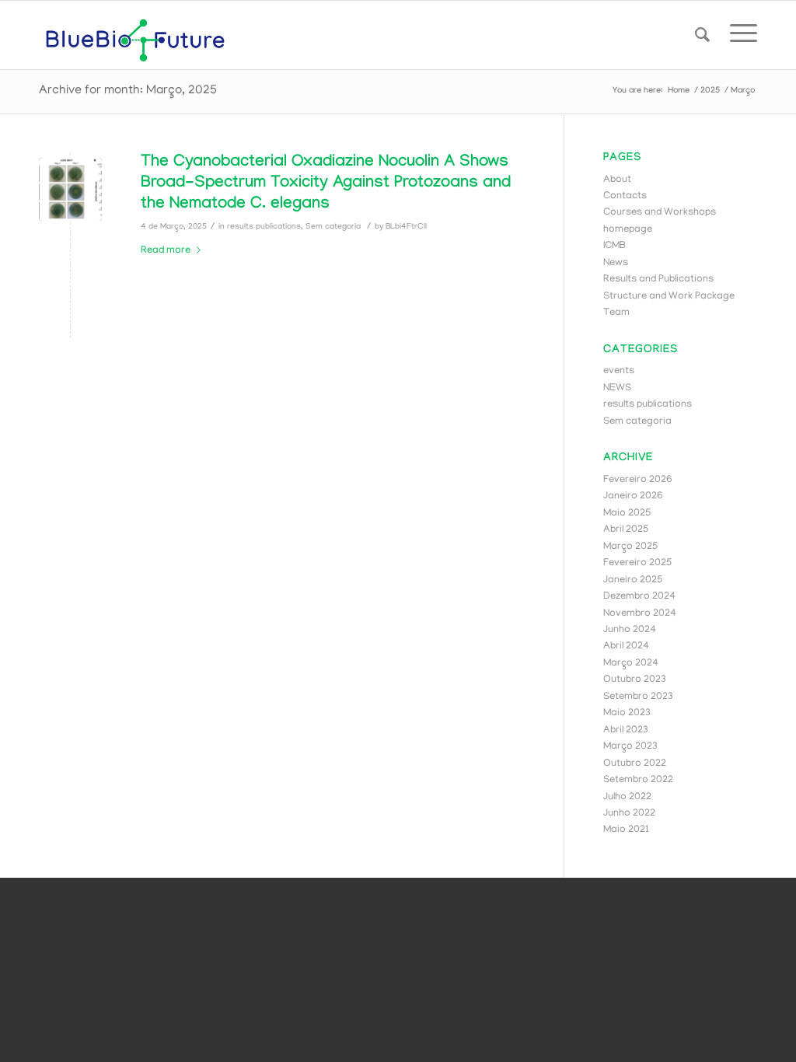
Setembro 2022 (638, 780)
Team (616, 313)
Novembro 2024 (639, 614)
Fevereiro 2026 (637, 480)
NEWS (617, 388)
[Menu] (738, 35)
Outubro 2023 (634, 680)
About (617, 180)
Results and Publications (658, 279)
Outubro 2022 (634, 764)
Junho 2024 (629, 630)
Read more (165, 251)
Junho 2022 (629, 813)
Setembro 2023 (638, 697)
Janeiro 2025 (632, 580)
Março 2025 (630, 547)
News (615, 263)
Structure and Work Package (669, 296)
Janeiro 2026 (633, 496)
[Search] (702, 35)
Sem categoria (333, 227)
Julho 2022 (627, 797)
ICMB (614, 246)
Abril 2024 (626, 646)
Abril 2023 (625, 730)
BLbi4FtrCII (406, 227)
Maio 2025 (627, 513)
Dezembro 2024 (639, 597)
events (618, 371)
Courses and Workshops (659, 212)
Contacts (625, 196)
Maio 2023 (627, 713)
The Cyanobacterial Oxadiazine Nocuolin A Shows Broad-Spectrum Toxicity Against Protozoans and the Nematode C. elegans (326, 184)
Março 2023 (630, 747)
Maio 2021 (626, 830)
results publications (264, 227)
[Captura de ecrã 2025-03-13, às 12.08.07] (70, 189)
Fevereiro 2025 (637, 563)
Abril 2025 (625, 530)
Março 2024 (630, 663)
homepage (627, 230)
